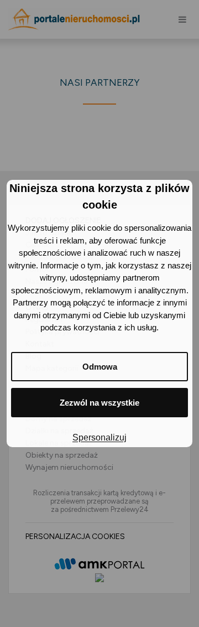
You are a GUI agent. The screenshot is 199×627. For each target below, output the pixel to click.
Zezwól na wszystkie (99, 402)
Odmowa (99, 366)
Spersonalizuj (99, 437)
